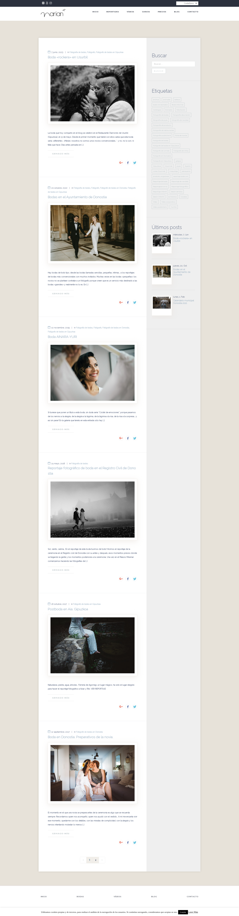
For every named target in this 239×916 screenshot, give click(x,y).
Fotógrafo (91, 52)
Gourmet (168, 166)
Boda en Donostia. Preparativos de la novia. (80, 737)
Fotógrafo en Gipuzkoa (162, 161)
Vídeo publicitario (160, 207)
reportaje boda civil (180, 176)
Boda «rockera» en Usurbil (68, 57)
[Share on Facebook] (127, 162)
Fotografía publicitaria (162, 135)
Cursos (146, 12)
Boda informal (177, 105)
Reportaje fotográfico (179, 186)
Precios (162, 12)
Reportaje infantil (160, 192)
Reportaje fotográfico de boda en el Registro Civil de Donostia (92, 470)
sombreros (172, 197)
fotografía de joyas (160, 120)
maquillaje (173, 171)
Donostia (168, 110)
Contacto (192, 12)
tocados (184, 197)
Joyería (187, 166)
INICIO (95, 12)
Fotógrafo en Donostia (162, 156)
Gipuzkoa (157, 166)
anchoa (156, 100)
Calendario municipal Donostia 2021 (183, 301)
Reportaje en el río (160, 186)
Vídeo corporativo (168, 202)
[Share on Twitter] (134, 162)
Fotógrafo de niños (181, 151)
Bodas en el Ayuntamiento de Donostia (77, 197)
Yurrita (173, 207)
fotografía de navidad (180, 120)
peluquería (186, 171)
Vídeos (130, 12)
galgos (178, 161)
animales (166, 100)
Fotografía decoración (181, 115)
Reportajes (112, 12)
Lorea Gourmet (159, 171)
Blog (177, 12)
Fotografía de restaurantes (163, 130)
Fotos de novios (181, 135)
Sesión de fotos (176, 192)
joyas (179, 166)
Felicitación (180, 110)
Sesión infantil (158, 197)
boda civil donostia (160, 105)
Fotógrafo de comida (161, 151)
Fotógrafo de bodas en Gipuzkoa (109, 52)
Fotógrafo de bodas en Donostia (113, 188)
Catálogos (157, 110)
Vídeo (155, 202)
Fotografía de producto (162, 125)
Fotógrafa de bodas (160, 140)
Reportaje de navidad (180, 181)
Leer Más (193, 912)
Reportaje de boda (160, 181)
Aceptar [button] (183, 912)
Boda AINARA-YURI (62, 337)
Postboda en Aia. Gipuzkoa (68, 609)
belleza (177, 100)
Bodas (80, 896)
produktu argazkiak (161, 176)
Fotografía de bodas (78, 52)
